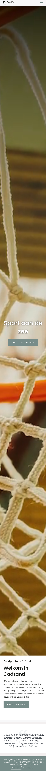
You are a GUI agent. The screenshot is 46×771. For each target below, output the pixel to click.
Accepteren (16, 768)
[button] (41, 3)
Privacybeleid (28, 768)
